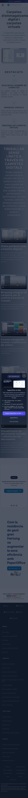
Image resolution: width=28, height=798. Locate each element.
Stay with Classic (14, 421)
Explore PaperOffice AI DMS (14, 413)
